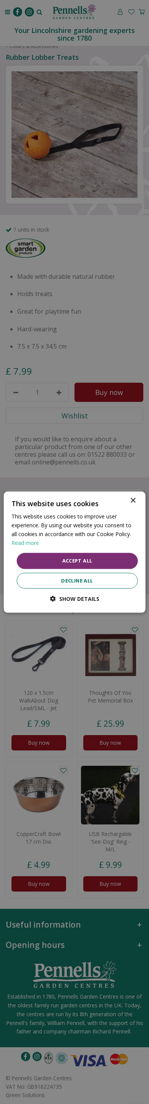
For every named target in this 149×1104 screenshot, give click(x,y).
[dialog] (75, 551)
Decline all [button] (77, 580)
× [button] (133, 500)
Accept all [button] (77, 560)
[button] (74, 598)
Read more (25, 542)
